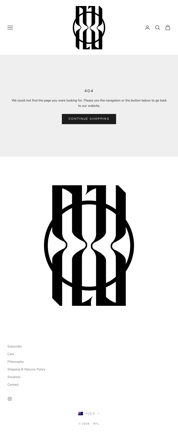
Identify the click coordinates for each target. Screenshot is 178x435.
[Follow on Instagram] (9, 399)
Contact (13, 384)
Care (10, 354)
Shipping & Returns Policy (26, 369)
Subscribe (14, 346)
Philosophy (15, 361)
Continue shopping (89, 119)
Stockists (14, 377)
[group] (89, 245)
